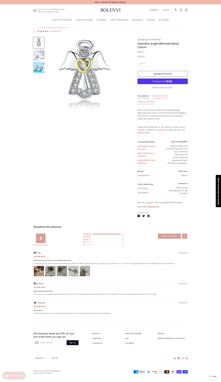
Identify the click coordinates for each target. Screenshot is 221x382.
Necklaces (137, 19)
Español (154, 9)
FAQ (127, 338)
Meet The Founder (133, 333)
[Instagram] (182, 358)
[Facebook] (178, 358)
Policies (161, 333)
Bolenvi (140, 52)
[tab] (143, 96)
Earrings (151, 19)
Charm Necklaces (119, 19)
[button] (184, 236)
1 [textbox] (139, 66)
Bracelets (102, 19)
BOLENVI (110, 10)
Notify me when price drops (218, 191)
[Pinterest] (186, 358)
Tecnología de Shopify (42, 373)
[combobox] (162, 65)
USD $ (166, 9)
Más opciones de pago (163, 87)
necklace (162, 130)
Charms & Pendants (62, 19)
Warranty (96, 338)
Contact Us (97, 343)
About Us (96, 333)
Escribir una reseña (169, 236)
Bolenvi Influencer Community (171, 338)
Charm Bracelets (84, 19)
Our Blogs (129, 343)
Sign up (72, 342)
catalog (148, 202)
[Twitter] (174, 358)
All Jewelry (164, 19)
